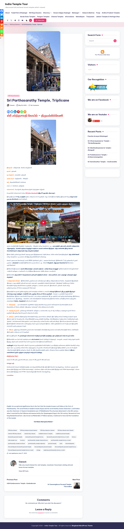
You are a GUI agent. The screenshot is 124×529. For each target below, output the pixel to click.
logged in (41, 513)
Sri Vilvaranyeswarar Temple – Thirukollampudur (99, 142)
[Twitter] (11, 111)
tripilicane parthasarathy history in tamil (54, 450)
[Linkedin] (15, 111)
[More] (24, 111)
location (22, 440)
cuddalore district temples (46, 433)
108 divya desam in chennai (47, 430)
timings (38, 450)
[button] (40, 20)
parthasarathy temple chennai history (38, 440)
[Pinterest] (18, 111)
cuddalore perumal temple (63, 433)
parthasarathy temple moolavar (16, 443)
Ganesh (22, 461)
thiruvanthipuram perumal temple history (65, 446)
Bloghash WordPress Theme (82, 526)
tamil (61, 443)
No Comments (35, 105)
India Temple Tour (16, 4)
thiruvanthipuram (69, 443)
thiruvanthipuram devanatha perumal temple (19, 446)
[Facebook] (8, 111)
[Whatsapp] (21, 111)
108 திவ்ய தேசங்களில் (31, 193)
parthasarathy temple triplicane (36, 443)
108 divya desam (12, 430)
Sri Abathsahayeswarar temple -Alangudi (100, 149)
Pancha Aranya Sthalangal (98, 136)
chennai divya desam (29, 433)
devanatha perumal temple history (34, 437)
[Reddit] (1, 24)
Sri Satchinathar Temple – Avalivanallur (102, 162)
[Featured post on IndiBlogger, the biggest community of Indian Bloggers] (98, 87)
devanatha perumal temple (15, 437)
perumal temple (52, 443)
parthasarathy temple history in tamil (61, 440)
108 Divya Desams (13, 95)
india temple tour (12, 440)
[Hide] (0, 38)
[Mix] (1, 28)
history (74, 437)
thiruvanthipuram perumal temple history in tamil (20, 450)
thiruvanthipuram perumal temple (43, 446)
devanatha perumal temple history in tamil (58, 437)
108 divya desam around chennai (28, 430)
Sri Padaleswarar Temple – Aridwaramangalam (98, 156)
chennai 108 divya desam (14, 433)
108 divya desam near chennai (65, 430)
